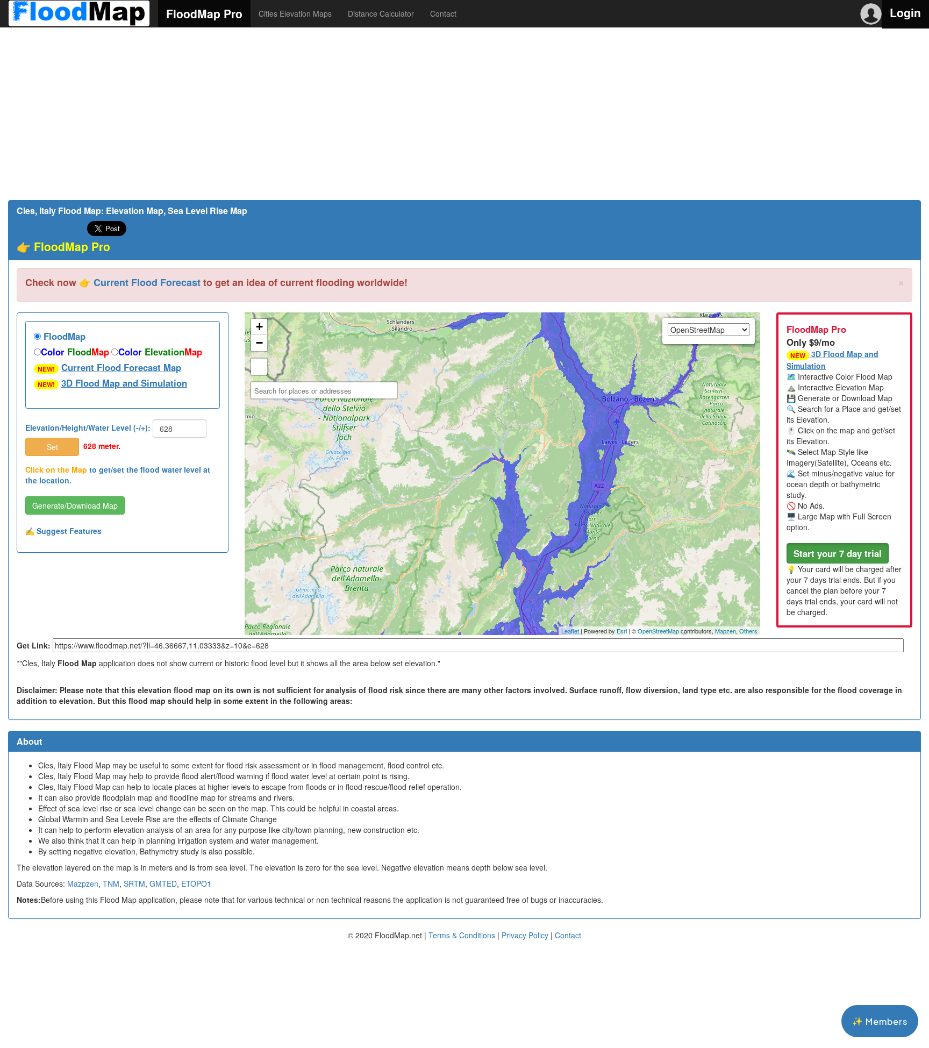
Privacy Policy (525, 935)
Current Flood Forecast (147, 282)
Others (748, 630)
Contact (443, 13)
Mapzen (725, 630)
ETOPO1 (196, 883)
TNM (111, 883)
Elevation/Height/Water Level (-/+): (88, 427)
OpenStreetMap (658, 630)
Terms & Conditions (461, 935)
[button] (838, 553)
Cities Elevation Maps (295, 13)
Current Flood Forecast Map (121, 367)
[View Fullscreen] (259, 367)
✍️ (63, 530)
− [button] (259, 343)
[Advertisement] (464, 113)
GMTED (163, 883)
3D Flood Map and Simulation (124, 382)
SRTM (134, 883)
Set (52, 446)
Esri (622, 630)
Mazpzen (82, 883)
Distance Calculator (381, 13)
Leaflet (570, 630)
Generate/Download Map (75, 505)
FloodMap (63, 336)
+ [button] (259, 326)
